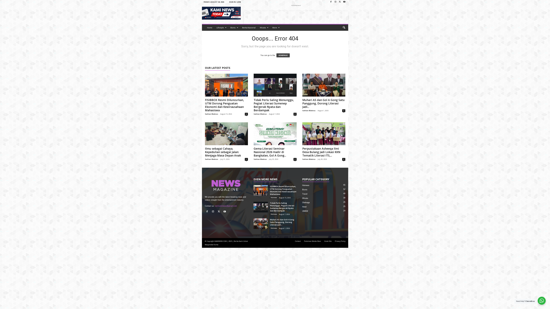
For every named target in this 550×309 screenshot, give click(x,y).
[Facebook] (331, 2)
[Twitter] (340, 2)
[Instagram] (335, 2)
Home (209, 27)
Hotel (304, 207)
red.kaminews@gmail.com (226, 206)
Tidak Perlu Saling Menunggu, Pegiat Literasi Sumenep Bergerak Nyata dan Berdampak (274, 105)
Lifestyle (220, 27)
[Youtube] (344, 2)
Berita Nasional (249, 27)
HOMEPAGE (283, 55)
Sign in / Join (235, 2)
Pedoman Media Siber (312, 241)
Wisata (263, 27)
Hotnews (274, 198)
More (274, 27)
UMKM (305, 211)
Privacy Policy (340, 241)
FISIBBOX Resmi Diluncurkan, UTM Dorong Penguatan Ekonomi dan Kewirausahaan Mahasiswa (224, 105)
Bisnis (233, 27)
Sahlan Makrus (211, 114)
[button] (344, 27)
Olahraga (306, 202)
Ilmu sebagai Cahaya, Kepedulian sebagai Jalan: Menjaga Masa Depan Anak (223, 152)
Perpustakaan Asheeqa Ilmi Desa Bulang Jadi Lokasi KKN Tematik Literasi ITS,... (321, 152)
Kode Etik (328, 241)
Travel (304, 194)
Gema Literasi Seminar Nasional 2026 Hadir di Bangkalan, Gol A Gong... (270, 152)
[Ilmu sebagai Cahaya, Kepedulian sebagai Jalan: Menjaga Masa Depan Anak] (226, 133)
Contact (298, 241)
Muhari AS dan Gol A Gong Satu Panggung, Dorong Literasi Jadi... (323, 103)
